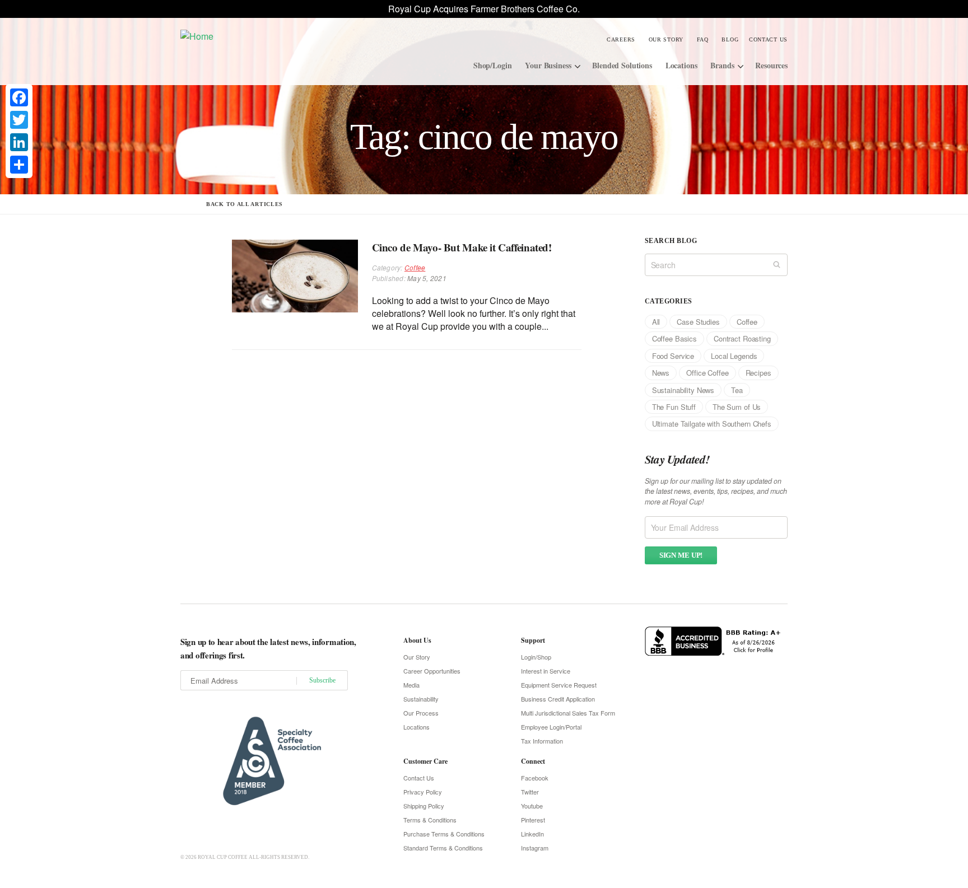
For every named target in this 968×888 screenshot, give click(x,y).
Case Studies (698, 321)
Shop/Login (492, 65)
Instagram (534, 847)
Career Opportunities (431, 670)
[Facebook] (19, 97)
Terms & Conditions (430, 819)
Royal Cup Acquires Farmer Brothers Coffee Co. (484, 8)
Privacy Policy (422, 791)
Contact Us (768, 39)
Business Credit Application (558, 698)
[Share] (19, 164)
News (660, 372)
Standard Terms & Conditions (443, 847)
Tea (737, 390)
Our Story (666, 39)
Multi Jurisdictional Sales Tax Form (568, 712)
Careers (621, 39)
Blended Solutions (622, 65)
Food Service (673, 355)
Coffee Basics (674, 338)
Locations (681, 65)
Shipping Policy (423, 805)
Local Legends (734, 355)
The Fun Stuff (674, 406)
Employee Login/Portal (551, 726)
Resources (771, 65)
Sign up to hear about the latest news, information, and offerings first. (268, 648)
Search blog (671, 241)
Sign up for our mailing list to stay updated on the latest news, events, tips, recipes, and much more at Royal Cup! (716, 491)
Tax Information (542, 740)
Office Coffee (707, 372)
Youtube (532, 805)
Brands (722, 65)
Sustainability (421, 698)
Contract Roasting (742, 338)
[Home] (264, 36)
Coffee (414, 267)
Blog (730, 39)
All (656, 321)
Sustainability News (683, 390)
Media (411, 684)
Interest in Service (545, 670)
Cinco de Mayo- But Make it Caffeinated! (462, 247)
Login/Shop (536, 656)
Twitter (530, 791)
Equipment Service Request (559, 684)
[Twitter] (19, 120)
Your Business (548, 65)
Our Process (421, 712)
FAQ (703, 39)
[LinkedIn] (19, 142)
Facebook (534, 777)
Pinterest (533, 819)
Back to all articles (244, 204)
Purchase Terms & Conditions (444, 833)
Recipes (758, 372)
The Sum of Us (737, 406)
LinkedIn (532, 833)
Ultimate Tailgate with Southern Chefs (711, 423)
